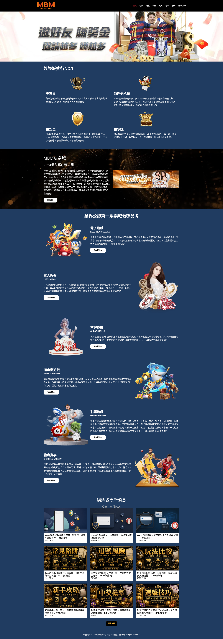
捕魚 (148, 6)
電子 (167, 6)
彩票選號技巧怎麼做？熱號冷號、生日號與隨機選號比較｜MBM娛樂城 (157, 611)
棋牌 (154, 6)
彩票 (141, 6)
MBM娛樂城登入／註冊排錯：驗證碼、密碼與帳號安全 (111, 536)
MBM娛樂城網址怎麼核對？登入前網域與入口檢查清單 (157, 536)
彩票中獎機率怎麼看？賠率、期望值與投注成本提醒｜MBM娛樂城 (111, 611)
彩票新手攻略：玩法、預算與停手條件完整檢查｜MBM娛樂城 (64, 611)
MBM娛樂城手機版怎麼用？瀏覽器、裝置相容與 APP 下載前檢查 (65, 536)
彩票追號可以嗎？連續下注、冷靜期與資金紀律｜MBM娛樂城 (111, 574)
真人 (161, 6)
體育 (174, 6)
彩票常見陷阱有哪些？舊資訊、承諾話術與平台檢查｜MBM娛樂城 (64, 574)
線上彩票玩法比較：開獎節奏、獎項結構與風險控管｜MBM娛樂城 (157, 574)
